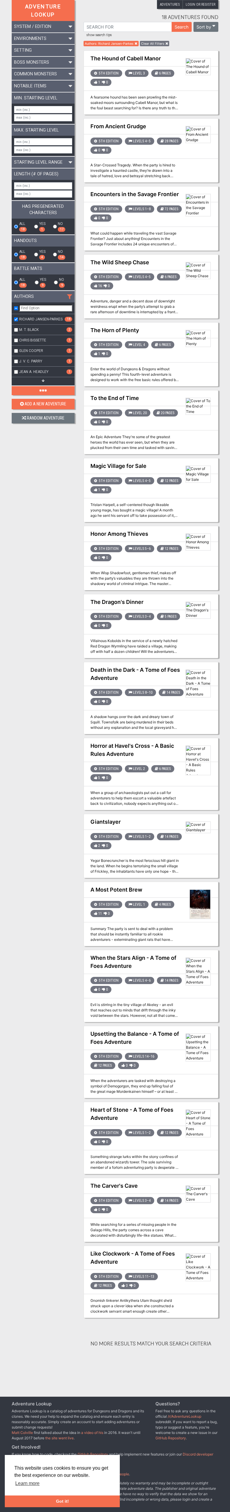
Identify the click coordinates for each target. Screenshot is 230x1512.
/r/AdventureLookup (184, 1416)
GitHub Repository (170, 1438)
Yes (42, 226)
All (22, 226)
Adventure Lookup (43, 10)
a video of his (92, 1432)
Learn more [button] (27, 1483)
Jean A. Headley (44, 372)
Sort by (203, 26)
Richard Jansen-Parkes (44, 319)
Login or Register (200, 4)
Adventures (170, 4)
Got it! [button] (62, 1501)
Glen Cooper (44, 351)
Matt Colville (22, 1432)
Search (182, 26)
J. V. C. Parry (44, 361)
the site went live (59, 1438)
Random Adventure (45, 418)
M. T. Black (44, 330)
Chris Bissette (44, 340)
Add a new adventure (45, 404)
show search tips (99, 35)
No (60, 226)
